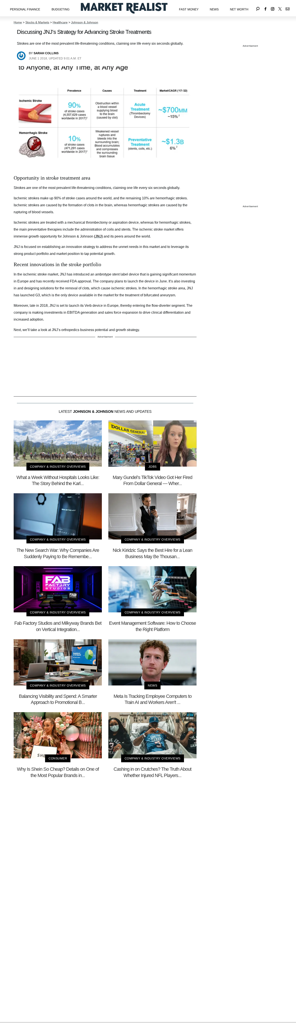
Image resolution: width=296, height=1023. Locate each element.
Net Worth (239, 9)
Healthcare (60, 22)
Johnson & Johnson (84, 22)
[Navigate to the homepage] (124, 8)
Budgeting (61, 9)
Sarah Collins (46, 53)
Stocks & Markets (37, 22)
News (214, 9)
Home (18, 22)
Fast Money (188, 9)
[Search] (258, 8)
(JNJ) (98, 236)
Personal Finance (25, 9)
